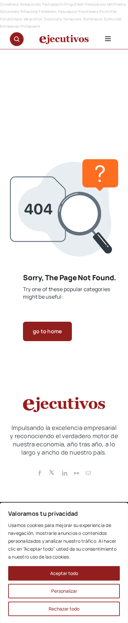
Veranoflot (33, 18)
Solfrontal (112, 18)
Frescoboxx (95, 4)
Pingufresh (74, 4)
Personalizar (64, 591)
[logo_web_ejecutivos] (64, 37)
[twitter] (52, 472)
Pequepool (67, 11)
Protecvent (30, 26)
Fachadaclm (52, 4)
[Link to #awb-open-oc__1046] (17, 39)
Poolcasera (88, 11)
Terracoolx (72, 18)
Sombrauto (93, 18)
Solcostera (9, 11)
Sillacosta (29, 11)
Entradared (9, 26)
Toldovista (52, 18)
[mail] (88, 473)
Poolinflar (108, 11)
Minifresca (116, 4)
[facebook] (39, 473)
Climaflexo (9, 4)
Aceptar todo (64, 573)
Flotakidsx (48, 11)
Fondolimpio (11, 18)
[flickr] (76, 473)
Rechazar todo (64, 609)
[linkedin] (64, 473)
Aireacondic (30, 4)
